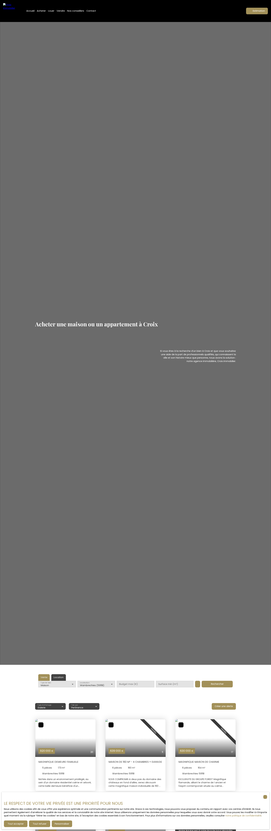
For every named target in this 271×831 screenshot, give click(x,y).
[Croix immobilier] (11, 11)
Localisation (84, 683)
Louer (51, 10)
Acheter (41, 10)
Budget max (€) (128, 684)
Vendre (61, 10)
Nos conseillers (75, 10)
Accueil (30, 10)
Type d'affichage (44, 705)
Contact (91, 10)
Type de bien (46, 683)
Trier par (74, 705)
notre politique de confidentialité (243, 815)
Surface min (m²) (168, 684)
